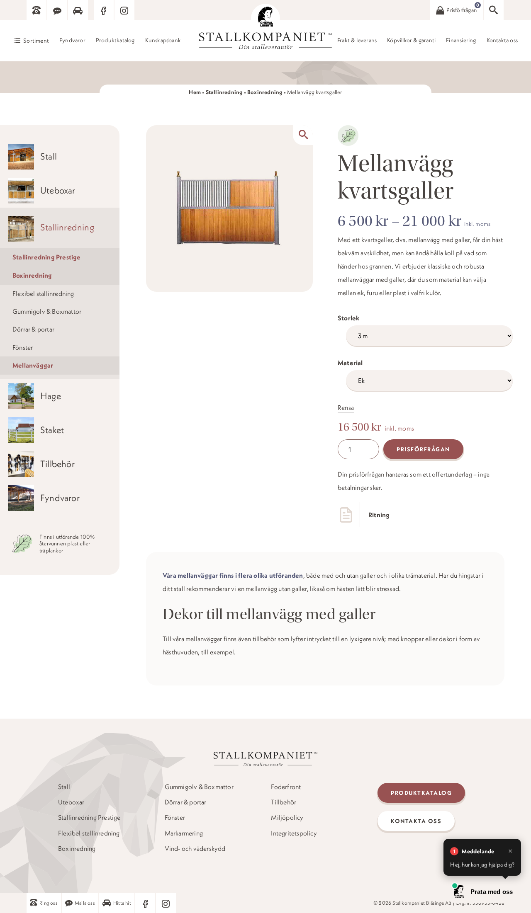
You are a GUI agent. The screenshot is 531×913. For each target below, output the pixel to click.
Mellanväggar (32, 365)
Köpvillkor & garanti (411, 40)
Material (350, 362)
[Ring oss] (36, 10)
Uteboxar (71, 802)
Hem (195, 92)
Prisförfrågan (423, 449)
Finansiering (461, 40)
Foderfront (286, 787)
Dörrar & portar (33, 329)
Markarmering (184, 833)
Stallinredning (224, 92)
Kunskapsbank (163, 40)
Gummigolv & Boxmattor (46, 311)
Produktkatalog (115, 40)
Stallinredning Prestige (46, 257)
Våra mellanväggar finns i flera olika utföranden (233, 575)
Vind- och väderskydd (195, 848)
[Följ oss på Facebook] (104, 10)
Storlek (348, 318)
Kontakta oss (502, 40)
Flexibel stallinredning (43, 293)
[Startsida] (265, 18)
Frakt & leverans (357, 40)
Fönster (22, 347)
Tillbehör (283, 802)
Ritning (379, 515)
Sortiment (36, 40)
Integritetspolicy (294, 833)
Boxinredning (264, 92)
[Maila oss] (57, 10)
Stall (64, 787)
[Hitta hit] (78, 10)
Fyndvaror (72, 40)
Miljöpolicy (287, 817)
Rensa (346, 407)
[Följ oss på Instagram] (124, 10)
